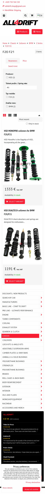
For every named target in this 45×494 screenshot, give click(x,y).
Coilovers (7, 340)
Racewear (7, 403)
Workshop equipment (12, 399)
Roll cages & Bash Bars (13, 378)
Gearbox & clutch (10, 331)
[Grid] (4, 116)
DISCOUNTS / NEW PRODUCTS (14, 293)
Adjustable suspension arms (15, 348)
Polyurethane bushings (13, 361)
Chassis (5, 336)
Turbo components (11, 319)
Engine (5, 314)
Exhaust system (9, 327)
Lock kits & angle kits (12, 344)
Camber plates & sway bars (15, 353)
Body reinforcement (11, 382)
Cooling (6, 323)
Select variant (16, 201)
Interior (6, 390)
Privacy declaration (33, 482)
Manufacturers (9, 302)
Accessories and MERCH (13, 407)
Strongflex (7, 365)
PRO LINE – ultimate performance (17, 310)
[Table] (15, 116)
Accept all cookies (31, 489)
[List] (10, 116)
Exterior (6, 386)
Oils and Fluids (9, 395)
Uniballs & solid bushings (14, 357)
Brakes (5, 374)
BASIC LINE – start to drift (14, 306)
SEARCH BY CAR (8, 297)
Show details (7, 488)
